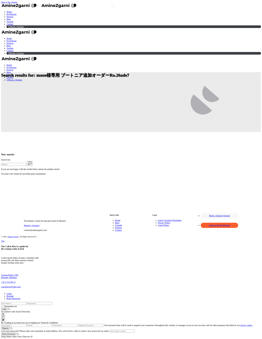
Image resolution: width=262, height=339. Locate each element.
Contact (118, 230)
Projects (118, 228)
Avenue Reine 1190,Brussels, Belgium (10, 276)
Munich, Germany (32, 225)
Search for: (6, 160)
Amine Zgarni (13, 237)
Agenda (118, 225)
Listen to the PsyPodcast (219, 225)
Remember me (10, 306)
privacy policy (246, 325)
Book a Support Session (219, 216)
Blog (117, 223)
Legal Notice (163, 225)
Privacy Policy (164, 223)
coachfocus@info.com (10, 287)
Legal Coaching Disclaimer (169, 220)
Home (117, 220)
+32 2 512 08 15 (8, 282)
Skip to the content (9, 2)
